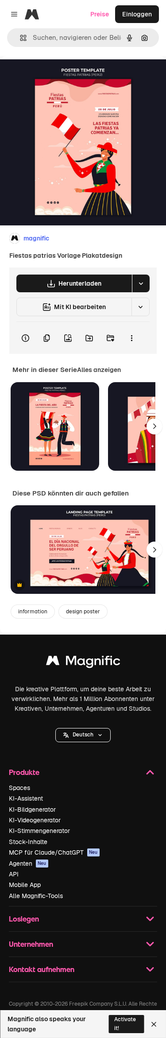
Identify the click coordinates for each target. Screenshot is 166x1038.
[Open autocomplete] (20, 38)
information (32, 611)
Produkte (24, 772)
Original (56, 76)
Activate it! (125, 1023)
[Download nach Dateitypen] (141, 283)
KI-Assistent (26, 798)
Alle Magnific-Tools (36, 896)
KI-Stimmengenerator (39, 831)
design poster (83, 611)
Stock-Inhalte (28, 842)
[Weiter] (154, 426)
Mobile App (25, 885)
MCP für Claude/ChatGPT (53, 852)
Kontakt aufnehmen (41, 969)
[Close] (153, 1024)
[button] (83, 735)
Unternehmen (31, 944)
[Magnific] (83, 663)
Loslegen (24, 918)
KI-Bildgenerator (32, 809)
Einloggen (137, 14)
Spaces (19, 788)
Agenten (27, 864)
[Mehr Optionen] (131, 338)
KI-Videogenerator (35, 820)
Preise (99, 14)
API (14, 874)
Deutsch (83, 734)
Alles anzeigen (99, 370)
